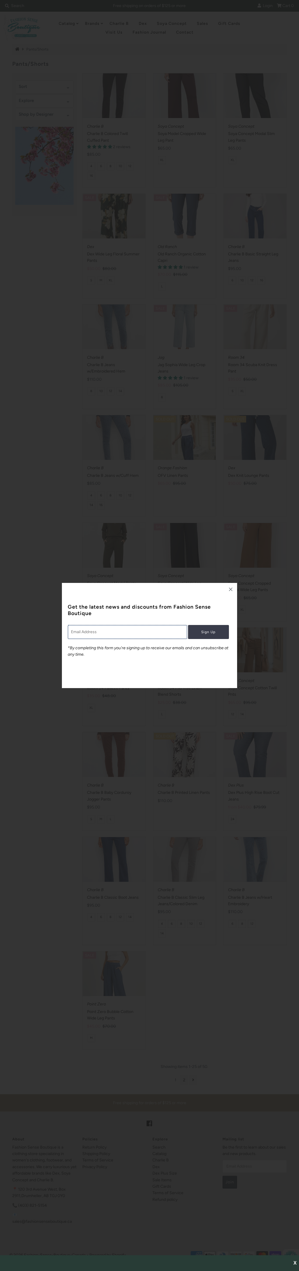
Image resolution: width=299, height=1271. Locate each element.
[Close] (230, 589)
